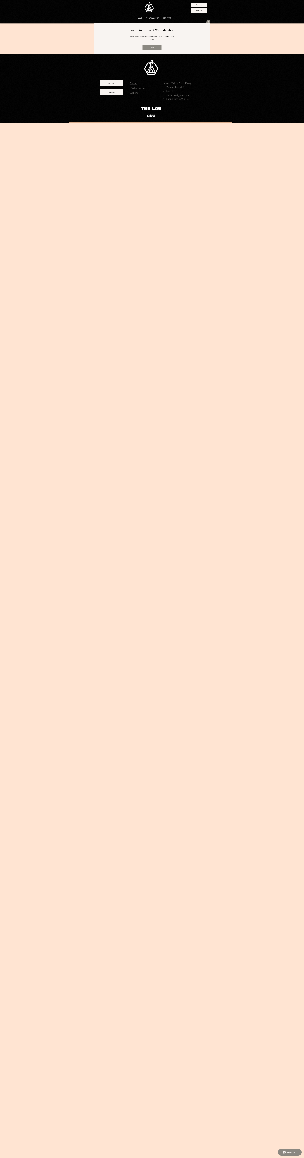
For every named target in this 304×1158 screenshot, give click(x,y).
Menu (133, 83)
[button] (208, 21)
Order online (138, 88)
